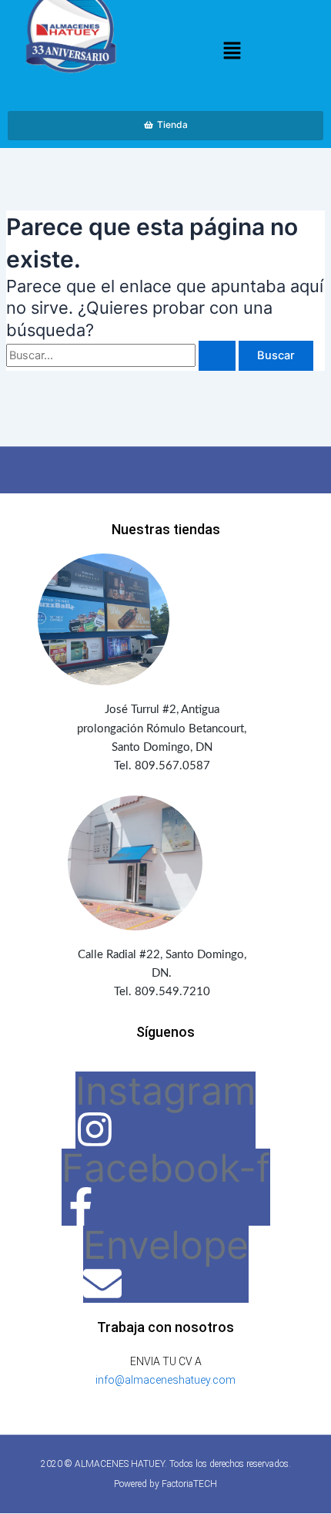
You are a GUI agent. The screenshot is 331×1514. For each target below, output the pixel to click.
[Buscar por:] (122, 355)
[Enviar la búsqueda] (217, 356)
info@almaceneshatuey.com (165, 1380)
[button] (231, 51)
